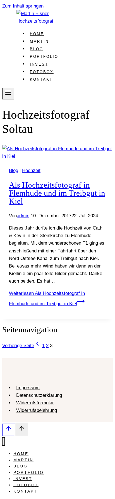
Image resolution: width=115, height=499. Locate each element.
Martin (39, 41)
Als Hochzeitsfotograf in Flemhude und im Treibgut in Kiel (57, 193)
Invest (39, 64)
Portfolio (44, 56)
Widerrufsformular (35, 402)
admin (23, 215)
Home (37, 34)
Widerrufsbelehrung (36, 410)
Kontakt (41, 79)
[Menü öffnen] (8, 93)
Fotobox (42, 72)
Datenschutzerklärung (39, 395)
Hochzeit (31, 170)
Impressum (28, 387)
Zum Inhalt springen (23, 6)
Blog (36, 49)
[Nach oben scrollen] (8, 430)
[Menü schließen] (3, 441)
